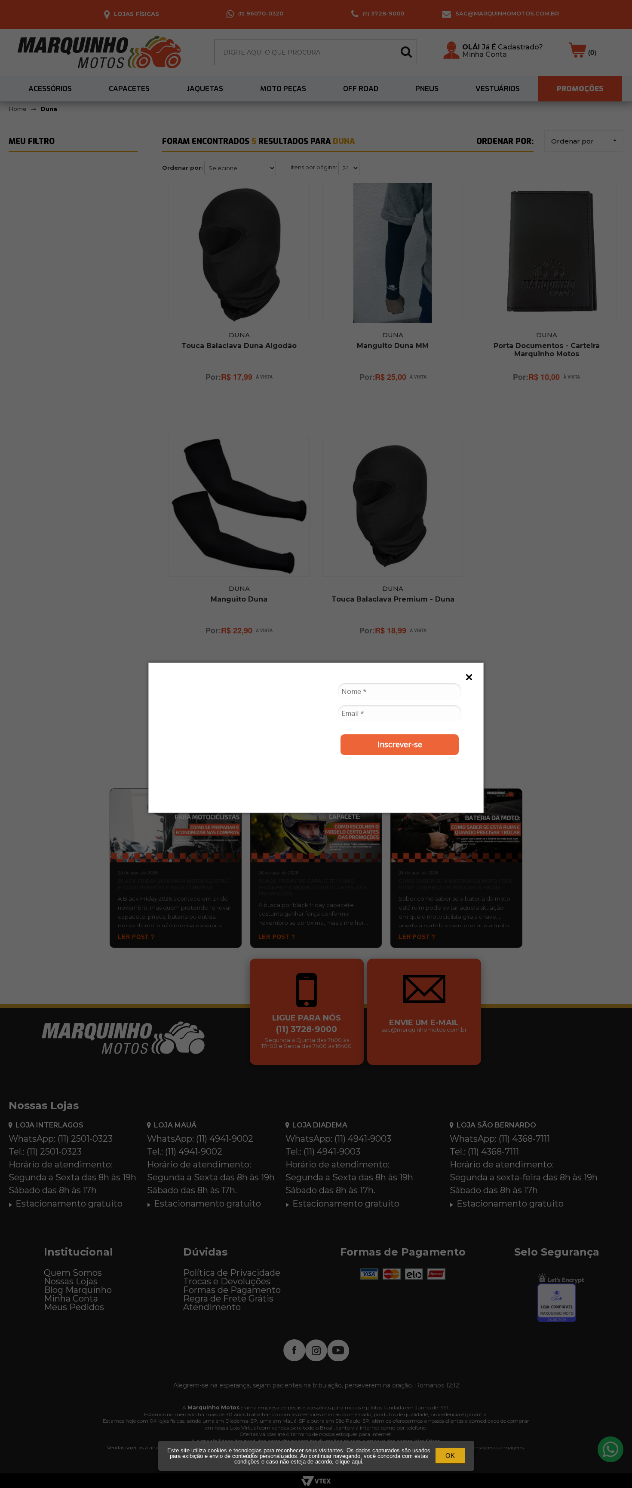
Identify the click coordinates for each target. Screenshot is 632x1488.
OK (450, 1455)
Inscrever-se (399, 744)
